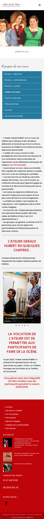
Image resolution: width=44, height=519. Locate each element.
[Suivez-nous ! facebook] (6, 504)
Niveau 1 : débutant (13, 74)
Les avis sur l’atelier (14, 116)
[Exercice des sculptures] (7, 467)
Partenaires (10, 417)
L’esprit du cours (12, 92)
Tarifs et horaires (13, 98)
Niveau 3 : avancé (12, 86)
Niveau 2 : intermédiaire (16, 80)
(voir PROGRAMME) (17, 165)
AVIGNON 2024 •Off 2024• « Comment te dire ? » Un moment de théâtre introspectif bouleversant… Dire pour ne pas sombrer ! (26, 443)
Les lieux (8, 110)
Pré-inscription (12, 104)
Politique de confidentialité (17, 425)
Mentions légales (12, 421)
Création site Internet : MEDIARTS (22, 517)
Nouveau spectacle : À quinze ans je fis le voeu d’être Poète (26, 454)
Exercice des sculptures (23, 464)
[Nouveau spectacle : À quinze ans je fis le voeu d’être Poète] (7, 456)
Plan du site (10, 428)
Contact (9, 407)
